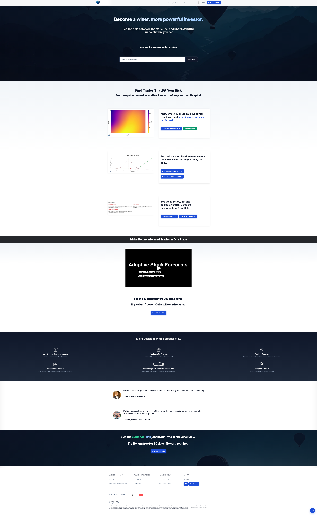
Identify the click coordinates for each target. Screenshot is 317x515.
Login (203, 2)
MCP (186, 484)
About (185, 480)
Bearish (115, 480)
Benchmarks (194, 484)
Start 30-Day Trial (214, 2)
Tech (160, 483)
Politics (169, 483)
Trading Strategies (173, 2)
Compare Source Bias (188, 216)
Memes (165, 483)
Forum (194, 480)
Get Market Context (169, 216)
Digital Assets (112, 483)
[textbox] (152, 59)
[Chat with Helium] (312, 510)
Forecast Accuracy (122, 483)
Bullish (111, 480)
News (185, 2)
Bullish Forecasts (190, 128)
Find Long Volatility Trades (172, 176)
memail (132, 414)
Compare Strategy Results (171, 128)
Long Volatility (137, 480)
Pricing (194, 2)
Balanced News (163, 480)
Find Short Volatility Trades (172, 171)
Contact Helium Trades (117, 495)
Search (190, 59)
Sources (170, 480)
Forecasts (161, 2)
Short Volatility (137, 483)
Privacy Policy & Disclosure (116, 503)
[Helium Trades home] (103, 3)
